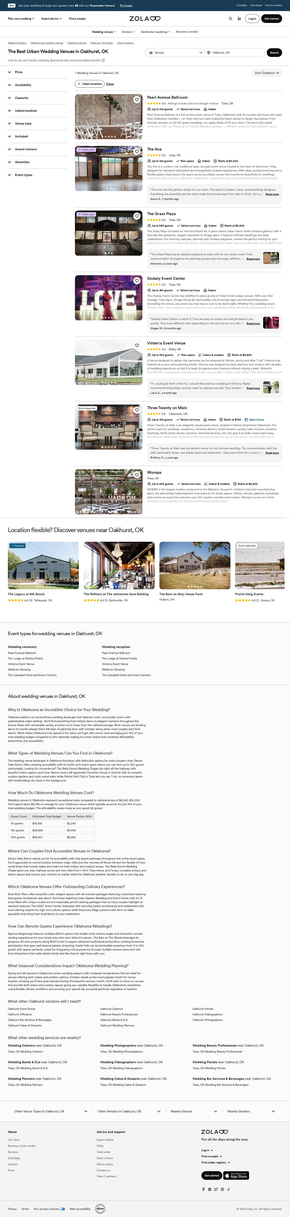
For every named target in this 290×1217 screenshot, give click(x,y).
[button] (201, 52)
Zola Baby (242, 5)
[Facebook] (203, 1190)
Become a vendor (187, 31)
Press (11, 1170)
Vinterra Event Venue (21, 664)
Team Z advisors (107, 1176)
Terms (25, 1208)
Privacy (12, 1208)
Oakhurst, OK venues (102, 43)
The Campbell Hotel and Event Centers (32, 675)
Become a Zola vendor (22, 1145)
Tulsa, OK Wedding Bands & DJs (28, 1068)
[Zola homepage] (145, 18)
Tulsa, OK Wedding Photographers (121, 1051)
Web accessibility (80, 1208)
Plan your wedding (19, 18)
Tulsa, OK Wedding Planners (25, 1084)
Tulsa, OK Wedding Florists (209, 1068)
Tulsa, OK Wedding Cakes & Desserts (123, 1084)
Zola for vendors (273, 5)
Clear (110, 84)
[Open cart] (239, 18)
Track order (104, 1152)
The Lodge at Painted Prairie (25, 658)
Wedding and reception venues (47, 43)
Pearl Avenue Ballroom (22, 652)
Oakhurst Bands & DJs (114, 1019)
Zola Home (256, 5)
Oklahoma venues (76, 43)
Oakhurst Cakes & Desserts (24, 1025)
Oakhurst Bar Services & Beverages (29, 1019)
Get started (212, 1175)
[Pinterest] (210, 1190)
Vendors (127, 31)
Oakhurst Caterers (111, 1008)
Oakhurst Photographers (208, 1019)
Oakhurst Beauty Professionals (119, 1014)
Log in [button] (252, 18)
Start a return (105, 1158)
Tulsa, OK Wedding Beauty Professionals (217, 1051)
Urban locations (125, 43)
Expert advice (50, 18)
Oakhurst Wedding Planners (117, 1025)
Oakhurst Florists (203, 1008)
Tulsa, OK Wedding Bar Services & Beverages (220, 1084)
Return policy (105, 1164)
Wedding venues (102, 31)
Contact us (103, 1170)
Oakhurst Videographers (208, 1014)
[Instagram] (222, 1190)
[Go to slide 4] (111, 136)
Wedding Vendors (17, 43)
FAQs (100, 1145)
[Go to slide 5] (115, 136)
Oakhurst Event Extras (21, 1008)
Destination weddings (154, 31)
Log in (205, 1150)
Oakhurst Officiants (20, 1014)
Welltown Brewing (19, 669)
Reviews (13, 1152)
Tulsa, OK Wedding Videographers (121, 1068)
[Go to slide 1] (102, 136)
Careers (13, 1164)
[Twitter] (216, 1190)
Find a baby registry (213, 1162)
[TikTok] (229, 1190)
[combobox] (235, 52)
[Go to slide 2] (105, 136)
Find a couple (77, 18)
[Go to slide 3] (108, 136)
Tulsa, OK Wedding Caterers (25, 1051)
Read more (272, 194)
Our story (14, 1139)
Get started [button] (272, 18)
